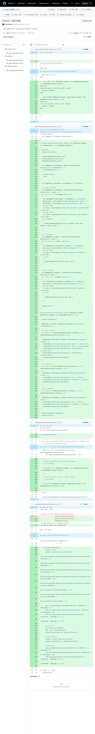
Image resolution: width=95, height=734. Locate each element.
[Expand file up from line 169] (34, 72)
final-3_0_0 (31, 33)
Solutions (21, 3)
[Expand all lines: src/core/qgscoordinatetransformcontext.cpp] (61, 126)
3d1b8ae (76, 33)
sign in (59, 687)
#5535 (14, 33)
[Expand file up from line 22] (34, 426)
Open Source (44, 3)
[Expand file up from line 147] (34, 131)
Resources (32, 3)
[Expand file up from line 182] (34, 536)
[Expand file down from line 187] (34, 122)
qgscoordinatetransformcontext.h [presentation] (19, 63)
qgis (7, 9)
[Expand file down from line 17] (34, 70)
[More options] (90, 49)
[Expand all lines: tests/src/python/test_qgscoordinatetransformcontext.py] (61, 504)
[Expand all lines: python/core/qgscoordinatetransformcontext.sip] (61, 49)
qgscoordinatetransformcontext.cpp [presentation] (20, 60)
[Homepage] (4, 3)
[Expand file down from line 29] (34, 446)
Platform (11, 3)
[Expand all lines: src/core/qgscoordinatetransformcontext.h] (61, 422)
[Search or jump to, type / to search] (71, 3)
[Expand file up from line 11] (34, 52)
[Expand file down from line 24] (34, 534)
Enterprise (55, 3)
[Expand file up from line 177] (34, 448)
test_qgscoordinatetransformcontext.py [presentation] (21, 70)
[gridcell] (61, 52)
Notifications (63, 9)
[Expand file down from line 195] (34, 499)
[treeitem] (13, 50)
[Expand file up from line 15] (34, 507)
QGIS (12, 9)
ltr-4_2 (23, 33)
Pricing (65, 3)
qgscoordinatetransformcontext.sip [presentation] (19, 53)
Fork (75, 9)
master (8, 33)
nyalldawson (9, 24)
